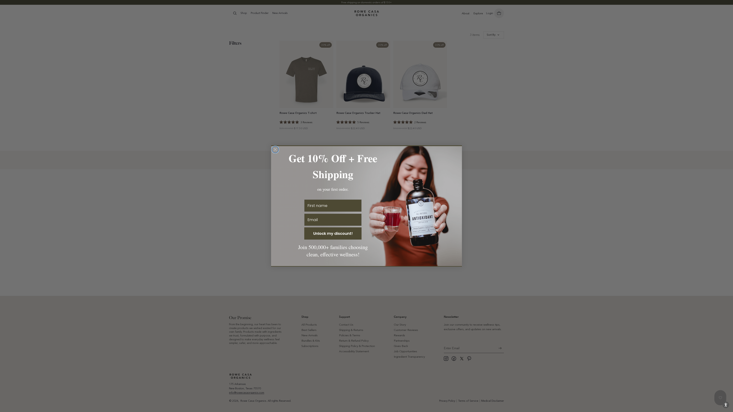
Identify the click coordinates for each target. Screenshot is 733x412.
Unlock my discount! (333, 233)
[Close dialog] (275, 149)
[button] (726, 405)
